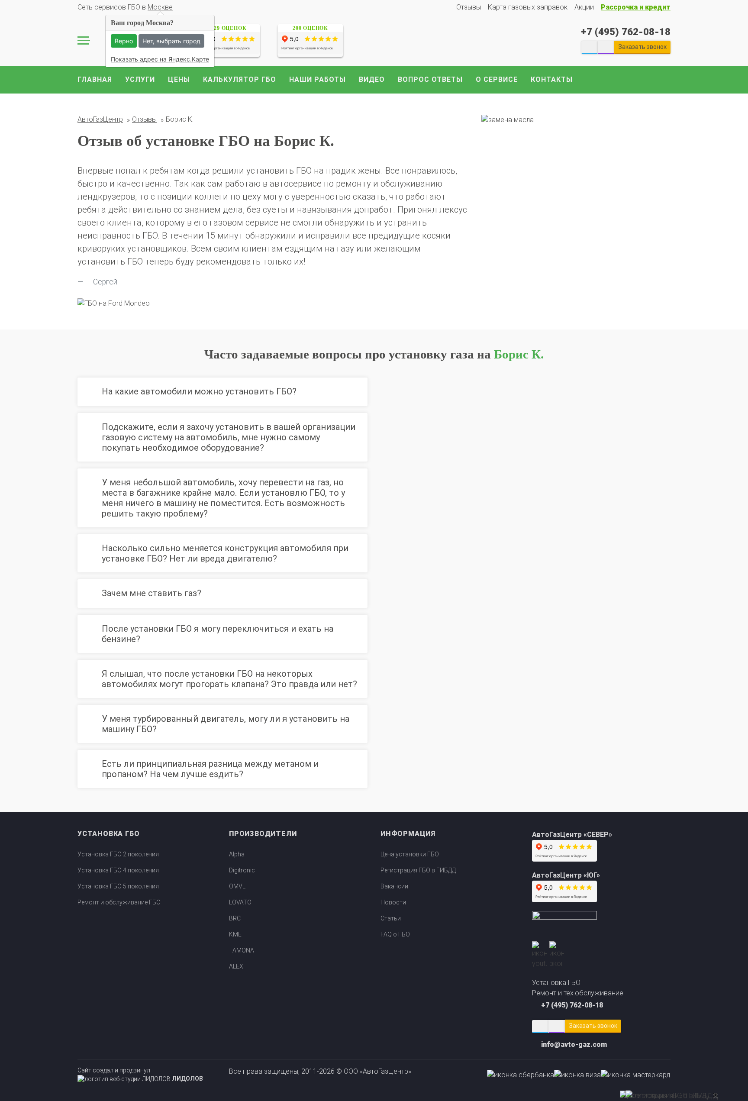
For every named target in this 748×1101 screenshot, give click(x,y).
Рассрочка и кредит (636, 7)
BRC (235, 918)
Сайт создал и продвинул (140, 1074)
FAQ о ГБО (395, 934)
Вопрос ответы (430, 79)
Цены (179, 79)
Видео (372, 79)
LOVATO (240, 902)
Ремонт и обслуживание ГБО (119, 902)
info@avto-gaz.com (574, 1044)
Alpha (237, 854)
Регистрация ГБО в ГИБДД (418, 870)
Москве (160, 7)
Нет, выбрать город (171, 41)
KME (235, 934)
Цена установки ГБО (409, 854)
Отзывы (468, 7)
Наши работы (317, 79)
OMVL (237, 886)
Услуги (140, 79)
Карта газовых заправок (527, 7)
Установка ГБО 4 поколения (118, 870)
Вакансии (394, 886)
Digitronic (242, 870)
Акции (584, 7)
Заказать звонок (593, 1025)
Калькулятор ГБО (239, 79)
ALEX (236, 966)
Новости (393, 902)
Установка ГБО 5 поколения (118, 886)
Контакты (552, 79)
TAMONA (241, 950)
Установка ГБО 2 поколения (118, 854)
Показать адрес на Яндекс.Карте (160, 59)
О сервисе (497, 79)
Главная (94, 79)
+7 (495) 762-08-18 (626, 31)
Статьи (390, 918)
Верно (124, 41)
